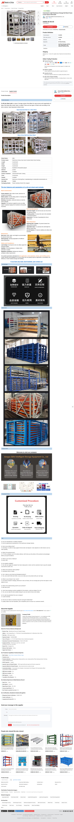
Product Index (57, 814)
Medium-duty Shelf (4, 782)
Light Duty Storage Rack (43, 797)
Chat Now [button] (66, 26)
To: (7, 712)
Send (10, 725)
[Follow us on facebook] (63, 811)
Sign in (71, 3)
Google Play (11, 811)
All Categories (5, 5)
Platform (19, 655)
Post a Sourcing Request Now (33, 725)
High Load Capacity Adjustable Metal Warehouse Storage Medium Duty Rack (51, 749)
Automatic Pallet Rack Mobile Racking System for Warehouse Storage (50, 770)
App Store (4, 811)
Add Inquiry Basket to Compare (21, 43)
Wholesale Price (43, 814)
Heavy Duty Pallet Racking (23, 782)
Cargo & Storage (14, 8)
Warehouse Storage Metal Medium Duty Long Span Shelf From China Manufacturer (7, 749)
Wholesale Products (37, 814)
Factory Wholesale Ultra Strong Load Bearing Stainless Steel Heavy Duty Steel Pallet (37, 749)
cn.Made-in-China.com (47, 815)
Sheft (12, 655)
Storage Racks (21, 8)
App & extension (59, 5)
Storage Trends (26, 805)
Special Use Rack (4, 784)
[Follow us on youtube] (68, 811)
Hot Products (13, 814)
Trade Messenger (19, 811)
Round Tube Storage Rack (55, 797)
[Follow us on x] (65, 811)
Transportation (7, 8)
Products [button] (20, 2)
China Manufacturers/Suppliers (28, 814)
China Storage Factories (6, 802)
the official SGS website (28, 610)
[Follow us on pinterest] (70, 811)
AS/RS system (3, 786)
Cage (23, 655)
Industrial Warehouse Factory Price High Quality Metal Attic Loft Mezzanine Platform (22, 749)
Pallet (56, 784)
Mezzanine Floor (58, 782)
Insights (61, 814)
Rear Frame (12, 805)
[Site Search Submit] (47, 2)
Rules (72, 5)
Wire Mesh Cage (22, 786)
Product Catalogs (17, 779)
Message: (6, 715)
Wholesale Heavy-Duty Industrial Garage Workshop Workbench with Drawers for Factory (37, 770)
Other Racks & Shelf (14, 797)
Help (53, 5)
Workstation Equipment (23, 784)
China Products (19, 814)
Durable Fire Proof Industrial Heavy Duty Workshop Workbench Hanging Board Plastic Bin (22, 770)
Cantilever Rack (40, 782)
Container (15, 655)
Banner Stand (23, 797)
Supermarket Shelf (5, 797)
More (2, 807)
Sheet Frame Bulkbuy (35, 805)
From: (6, 709)
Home (2, 8)
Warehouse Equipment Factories (29, 802)
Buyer (47, 5)
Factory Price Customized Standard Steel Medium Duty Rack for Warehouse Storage (7, 770)
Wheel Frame (50, 802)
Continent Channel (50, 814)
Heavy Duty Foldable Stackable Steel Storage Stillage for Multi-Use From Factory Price (66, 770)
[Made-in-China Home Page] (7, 2)
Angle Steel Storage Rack (32, 797)
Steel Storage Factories (17, 802)
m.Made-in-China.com (39, 815)
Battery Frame (64, 802)
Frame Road (57, 802)
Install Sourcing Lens (30, 811)
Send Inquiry (50, 26)
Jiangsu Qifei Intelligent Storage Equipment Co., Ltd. (55, 16)
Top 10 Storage (19, 805)
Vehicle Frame (4, 805)
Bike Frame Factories (41, 802)
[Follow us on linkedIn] (72, 811)
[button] (43, 2)
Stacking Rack (39, 784)
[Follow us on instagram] (67, 811)
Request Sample (62, 29)
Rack (10, 655)
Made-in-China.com (32, 815)
